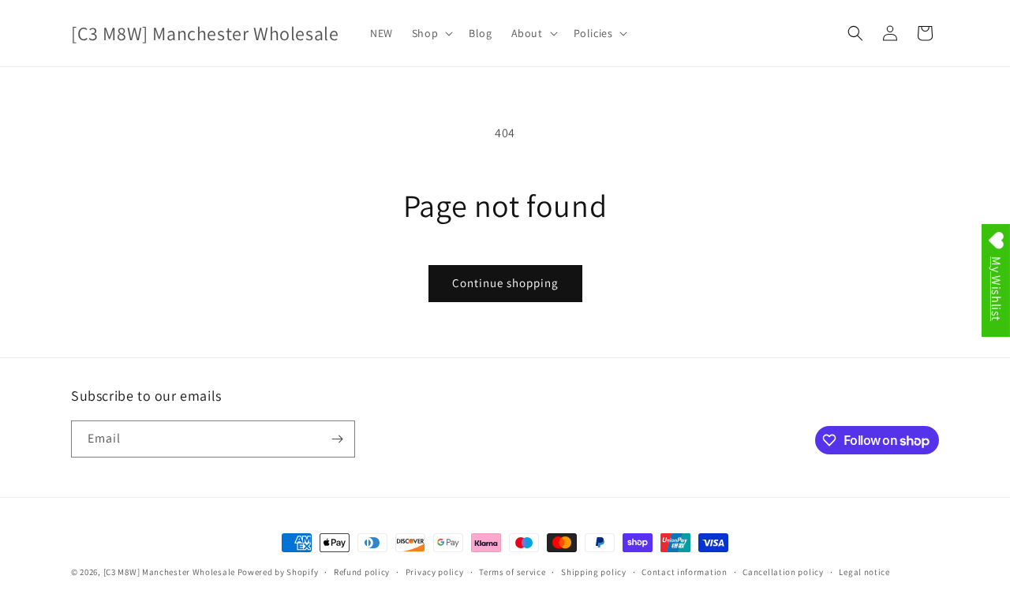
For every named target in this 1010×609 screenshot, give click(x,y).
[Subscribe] (337, 439)
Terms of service (512, 571)
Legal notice (864, 571)
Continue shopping (505, 282)
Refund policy (362, 571)
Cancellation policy (783, 571)
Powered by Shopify (278, 571)
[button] (430, 33)
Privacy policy (435, 571)
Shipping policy (594, 571)
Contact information (684, 571)
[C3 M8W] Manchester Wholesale (169, 571)
